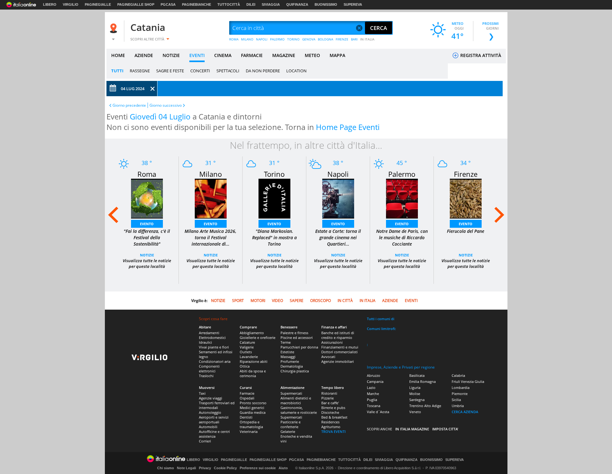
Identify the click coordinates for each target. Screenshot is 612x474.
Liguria (414, 387)
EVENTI (197, 55)
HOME (118, 55)
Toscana (373, 405)
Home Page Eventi (348, 127)
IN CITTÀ (345, 300)
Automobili (208, 426)
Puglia (372, 399)
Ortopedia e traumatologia (251, 424)
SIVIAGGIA (271, 4)
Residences (330, 422)
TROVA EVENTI (333, 431)
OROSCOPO (320, 300)
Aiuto (283, 468)
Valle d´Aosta (378, 411)
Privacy (205, 468)
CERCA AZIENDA (465, 411)
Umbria (458, 405)
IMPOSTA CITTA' (445, 429)
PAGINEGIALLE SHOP (135, 4)
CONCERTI (200, 71)
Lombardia (461, 387)
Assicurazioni (332, 342)
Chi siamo (165, 468)
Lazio (371, 387)
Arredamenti (209, 332)
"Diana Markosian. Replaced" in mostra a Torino (274, 237)
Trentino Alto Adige (425, 405)
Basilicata (417, 375)
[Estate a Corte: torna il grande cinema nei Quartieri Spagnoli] (338, 198)
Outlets (246, 351)
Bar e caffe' (330, 402)
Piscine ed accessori (296, 337)
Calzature (247, 342)
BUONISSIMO (326, 4)
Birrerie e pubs (333, 407)
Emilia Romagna (422, 381)
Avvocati (328, 356)
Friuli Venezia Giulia (468, 381)
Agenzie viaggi (210, 398)
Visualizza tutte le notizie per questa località (147, 263)
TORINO (293, 39)
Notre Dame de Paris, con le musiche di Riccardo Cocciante (402, 237)
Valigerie (247, 347)
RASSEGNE (140, 71)
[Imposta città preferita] (114, 28)
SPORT (238, 300)
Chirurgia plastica (294, 371)
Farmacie (247, 393)
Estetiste (287, 351)
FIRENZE (342, 39)
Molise (414, 393)
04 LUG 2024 (132, 88)
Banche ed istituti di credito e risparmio (337, 335)
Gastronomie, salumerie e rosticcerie (298, 410)
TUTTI (117, 71)
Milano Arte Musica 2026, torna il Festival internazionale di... (211, 237)
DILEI (250, 4)
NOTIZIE (171, 55)
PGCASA (168, 4)
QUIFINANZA (297, 4)
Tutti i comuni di (380, 318)
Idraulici (205, 342)
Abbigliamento (252, 332)
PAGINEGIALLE (98, 4)
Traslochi (206, 375)
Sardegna (417, 399)
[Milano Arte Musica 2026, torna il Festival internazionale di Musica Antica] (211, 198)
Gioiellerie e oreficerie (257, 337)
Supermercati (291, 393)
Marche (373, 393)
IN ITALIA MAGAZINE (412, 429)
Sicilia (456, 399)
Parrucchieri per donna (299, 347)
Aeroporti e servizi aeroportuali (214, 419)
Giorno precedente (129, 105)
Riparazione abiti (253, 361)
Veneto (415, 411)
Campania (375, 381)
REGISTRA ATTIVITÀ (480, 55)
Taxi (202, 393)
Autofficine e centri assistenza (214, 434)
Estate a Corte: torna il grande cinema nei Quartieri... (338, 237)
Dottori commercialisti (339, 351)
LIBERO (49, 4)
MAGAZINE (283, 55)
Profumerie (289, 361)
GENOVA (308, 39)
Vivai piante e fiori (214, 347)
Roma (146, 174)
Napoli (338, 174)
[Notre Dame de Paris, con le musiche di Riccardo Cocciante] (402, 198)
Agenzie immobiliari (337, 361)
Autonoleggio (210, 412)
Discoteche (330, 412)
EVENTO (147, 223)
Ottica (245, 366)
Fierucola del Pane (465, 231)
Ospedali (247, 398)
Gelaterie (287, 431)
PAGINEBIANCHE (196, 4)
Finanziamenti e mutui (339, 347)
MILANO (247, 39)
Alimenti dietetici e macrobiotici (295, 400)
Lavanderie (249, 356)
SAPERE (296, 300)
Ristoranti (329, 393)
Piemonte (460, 393)
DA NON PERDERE (263, 71)
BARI (354, 39)
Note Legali (186, 468)
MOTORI (258, 300)
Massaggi (287, 356)
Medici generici (252, 407)
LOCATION (296, 71)
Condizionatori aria (214, 361)
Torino (274, 174)
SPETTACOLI (227, 71)
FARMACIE (252, 55)
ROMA (233, 39)
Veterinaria (249, 431)
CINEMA (222, 55)
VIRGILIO (70, 4)
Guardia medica (253, 412)
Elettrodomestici (212, 337)
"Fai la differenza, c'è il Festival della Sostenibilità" (147, 237)
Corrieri (205, 441)
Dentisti (246, 417)
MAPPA (337, 55)
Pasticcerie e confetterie (290, 424)
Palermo (401, 174)
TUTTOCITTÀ (228, 4)
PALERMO (277, 39)
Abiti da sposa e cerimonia (253, 373)
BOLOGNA (325, 39)
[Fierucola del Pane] (466, 198)
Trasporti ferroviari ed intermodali (217, 405)
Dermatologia (291, 366)
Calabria (458, 375)
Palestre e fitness (294, 332)
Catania (147, 27)
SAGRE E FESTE (170, 71)
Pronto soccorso (253, 402)
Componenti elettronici (209, 368)
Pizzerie (327, 398)
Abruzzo (373, 375)
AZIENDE (144, 55)
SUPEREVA (353, 4)
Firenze (465, 174)
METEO (312, 55)
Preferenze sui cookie (258, 468)
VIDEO (277, 300)
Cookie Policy (225, 468)
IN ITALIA (367, 39)
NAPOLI (261, 39)
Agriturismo (330, 426)
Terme (285, 342)
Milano (210, 174)
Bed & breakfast (334, 417)
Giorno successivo (165, 105)
